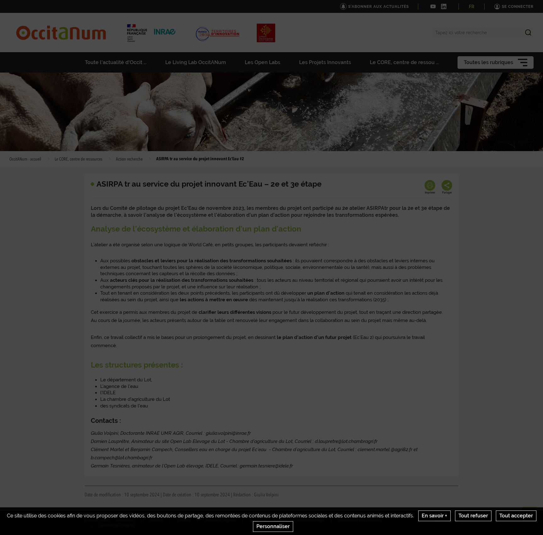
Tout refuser (473, 516)
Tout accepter (516, 516)
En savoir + (434, 516)
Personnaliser (273, 526)
